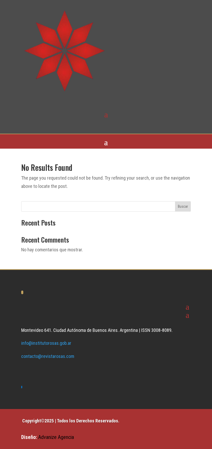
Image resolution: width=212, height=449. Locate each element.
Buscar (183, 206)
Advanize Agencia (56, 437)
